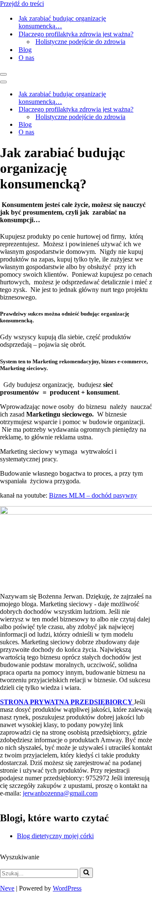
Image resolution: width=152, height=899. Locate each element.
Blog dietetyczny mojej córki (55, 835)
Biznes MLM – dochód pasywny (93, 495)
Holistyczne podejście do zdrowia (80, 41)
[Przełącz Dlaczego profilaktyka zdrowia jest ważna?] (147, 109)
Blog (25, 49)
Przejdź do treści (22, 3)
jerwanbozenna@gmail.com (60, 793)
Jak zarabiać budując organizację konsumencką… (62, 22)
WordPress (67, 888)
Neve (7, 888)
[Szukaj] (86, 873)
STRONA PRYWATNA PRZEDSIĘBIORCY (67, 702)
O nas (26, 57)
